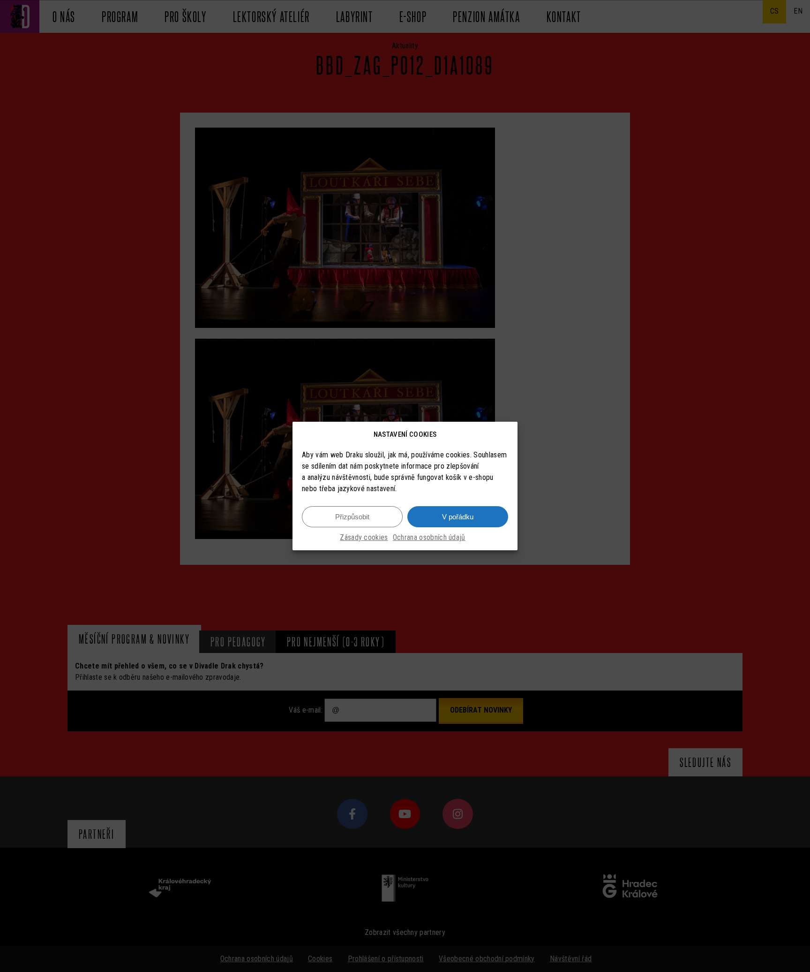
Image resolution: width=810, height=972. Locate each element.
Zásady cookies (364, 537)
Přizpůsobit (352, 517)
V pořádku (457, 517)
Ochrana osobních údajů (429, 537)
